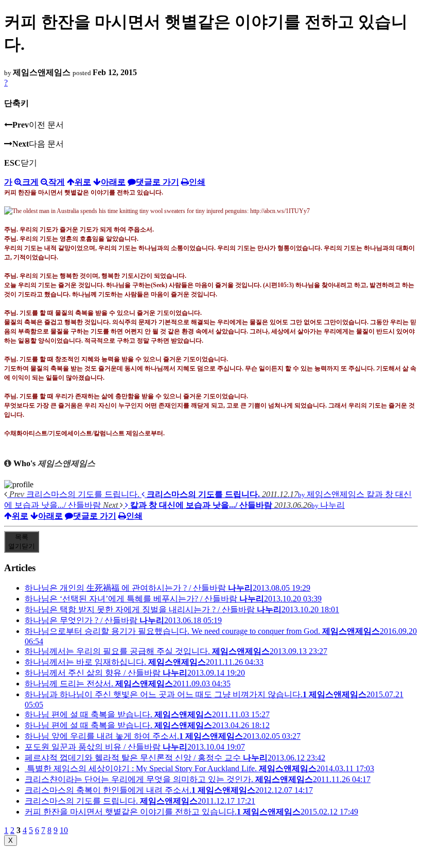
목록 (21, 541)
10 (64, 830)
